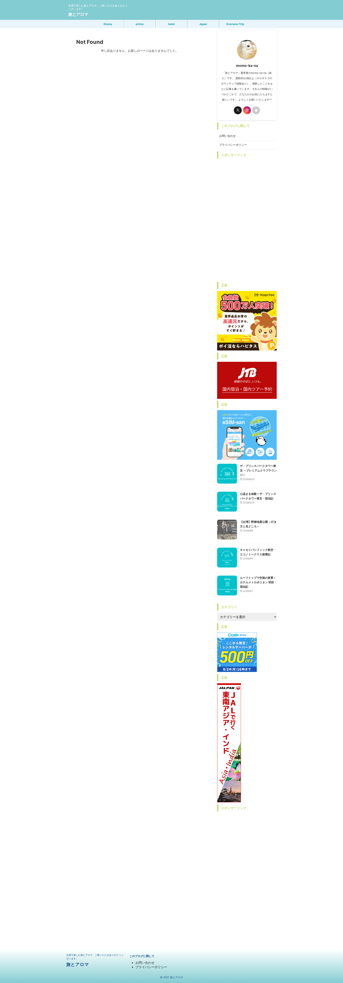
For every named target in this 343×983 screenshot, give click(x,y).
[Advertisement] (247, 220)
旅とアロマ (78, 14)
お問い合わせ (227, 135)
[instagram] (247, 110)
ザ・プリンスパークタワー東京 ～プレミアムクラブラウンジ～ (258, 470)
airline (140, 24)
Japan (203, 24)
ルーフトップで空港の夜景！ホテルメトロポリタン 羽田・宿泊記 (258, 582)
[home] (256, 110)
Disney (108, 24)
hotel (171, 24)
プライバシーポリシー (233, 144)
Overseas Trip (235, 24)
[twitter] (238, 110)
